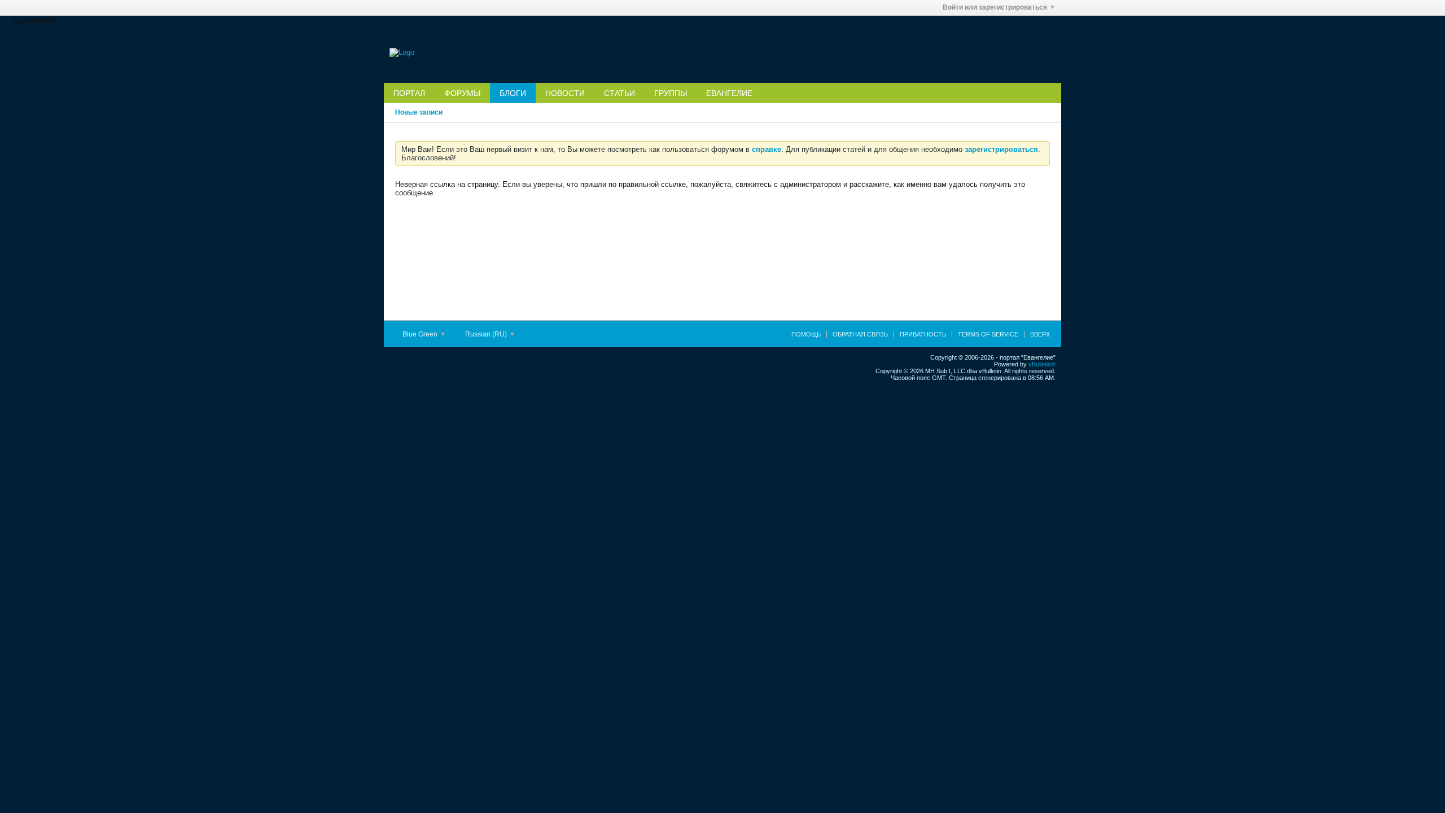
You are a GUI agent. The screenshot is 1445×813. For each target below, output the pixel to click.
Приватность (923, 334)
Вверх (1040, 334)
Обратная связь (860, 334)
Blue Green (420, 334)
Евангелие (729, 93)
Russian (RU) (487, 334)
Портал (409, 93)
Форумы (462, 93)
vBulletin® (1042, 364)
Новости (565, 93)
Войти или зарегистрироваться (995, 7)
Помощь (806, 334)
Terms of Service (988, 334)
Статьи (619, 93)
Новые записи (419, 112)
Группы (670, 93)
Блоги (513, 93)
